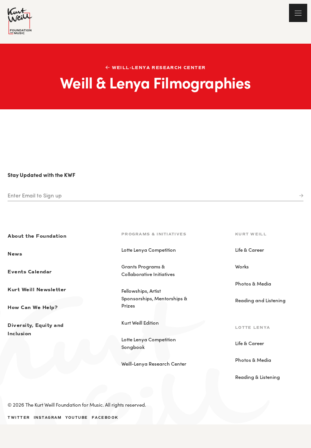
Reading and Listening (260, 300)
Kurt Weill (251, 234)
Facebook (105, 417)
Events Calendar (30, 272)
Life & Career (249, 249)
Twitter (19, 417)
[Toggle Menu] (298, 13)
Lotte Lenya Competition (148, 249)
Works (242, 266)
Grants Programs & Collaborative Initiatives (148, 270)
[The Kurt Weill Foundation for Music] (20, 21)
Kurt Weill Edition (140, 322)
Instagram (48, 417)
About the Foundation (37, 236)
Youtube (76, 417)
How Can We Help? (33, 308)
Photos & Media (253, 283)
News (15, 254)
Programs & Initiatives (154, 234)
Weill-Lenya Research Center (159, 67)
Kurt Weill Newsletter (37, 290)
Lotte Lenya (252, 327)
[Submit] (299, 195)
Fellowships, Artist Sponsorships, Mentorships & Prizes (154, 298)
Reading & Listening (257, 376)
